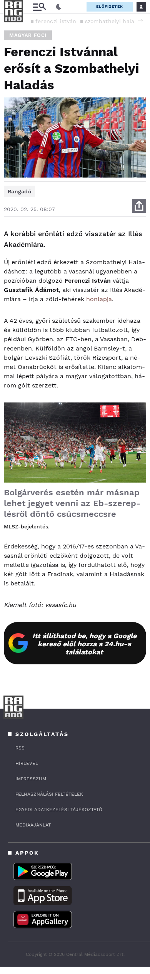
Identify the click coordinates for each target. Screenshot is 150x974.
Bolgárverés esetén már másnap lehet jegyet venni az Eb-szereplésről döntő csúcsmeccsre (72, 503)
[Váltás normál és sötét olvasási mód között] (58, 7)
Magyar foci (28, 35)
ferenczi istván (56, 21)
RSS (20, 748)
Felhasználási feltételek (49, 794)
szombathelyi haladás (114, 21)
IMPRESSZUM (30, 778)
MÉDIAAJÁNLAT (33, 825)
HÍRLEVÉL (26, 763)
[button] (140, 21)
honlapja (99, 299)
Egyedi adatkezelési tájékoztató (58, 809)
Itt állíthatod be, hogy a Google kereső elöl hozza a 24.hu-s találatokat (84, 644)
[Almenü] (39, 6)
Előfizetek (109, 6)
